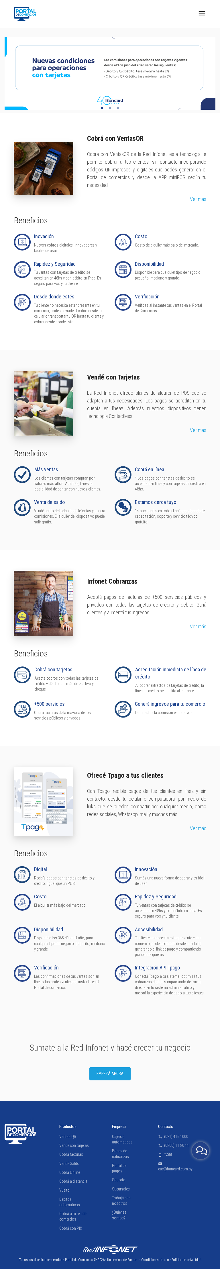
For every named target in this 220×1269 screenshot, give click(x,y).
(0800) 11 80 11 (173, 1145)
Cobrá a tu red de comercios (72, 1216)
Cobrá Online (69, 1172)
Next (206, 73)
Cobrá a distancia (73, 1181)
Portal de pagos (119, 1168)
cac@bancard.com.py (175, 1166)
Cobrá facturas (71, 1154)
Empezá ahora (110, 1073)
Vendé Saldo (69, 1163)
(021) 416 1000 (173, 1136)
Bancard (133, 1260)
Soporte (118, 1180)
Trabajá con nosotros (121, 1201)
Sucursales (121, 1189)
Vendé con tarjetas (74, 1145)
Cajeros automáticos (122, 1139)
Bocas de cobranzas (120, 1154)
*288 (165, 1154)
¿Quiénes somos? (119, 1215)
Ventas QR (67, 1136)
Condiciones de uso (155, 1260)
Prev (13, 73)
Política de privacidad (186, 1260)
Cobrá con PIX (70, 1228)
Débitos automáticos (69, 1202)
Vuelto (64, 1190)
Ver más (198, 199)
